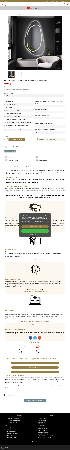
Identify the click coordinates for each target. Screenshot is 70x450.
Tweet (13, 146)
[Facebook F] (61, 448)
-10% (29, 8)
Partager (10, 146)
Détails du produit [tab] (19, 166)
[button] (55, 4)
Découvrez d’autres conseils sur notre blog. (35, 291)
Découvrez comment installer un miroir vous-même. (35, 260)
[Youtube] (67, 448)
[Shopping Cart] (64, 4)
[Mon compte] (60, 4)
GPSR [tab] (27, 166)
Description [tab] (9, 166)
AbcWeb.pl (11, 449)
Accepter (35, 231)
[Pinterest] (65, 448)
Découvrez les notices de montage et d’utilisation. (35, 321)
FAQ (35, 372)
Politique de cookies (35, 234)
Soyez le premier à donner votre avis (36, 400)
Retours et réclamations (35, 367)
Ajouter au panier (17, 139)
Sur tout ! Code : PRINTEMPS (36, 8)
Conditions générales (35, 363)
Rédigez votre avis (10, 151)
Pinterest (17, 146)
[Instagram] (63, 448)
